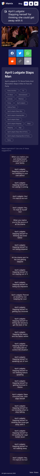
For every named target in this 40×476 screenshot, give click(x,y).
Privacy (36, 472)
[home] (7, 3)
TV (23, 90)
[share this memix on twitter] (20, 53)
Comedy (10, 99)
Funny (9, 103)
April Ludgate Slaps (13, 119)
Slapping (10, 127)
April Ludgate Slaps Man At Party (17, 132)
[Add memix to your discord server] (26, 4)
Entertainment (23, 94)
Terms (31, 472)
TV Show (10, 94)
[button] (20, 61)
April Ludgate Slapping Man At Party (18, 136)
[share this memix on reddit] (12, 61)
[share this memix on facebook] (12, 53)
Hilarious (21, 99)
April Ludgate (21, 103)
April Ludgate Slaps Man (14, 111)
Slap (20, 127)
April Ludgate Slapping (14, 123)
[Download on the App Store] (31, 4)
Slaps (29, 123)
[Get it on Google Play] (36, 4)
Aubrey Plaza (11, 107)
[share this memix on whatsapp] (27, 53)
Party (9, 140)
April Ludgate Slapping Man (15, 115)
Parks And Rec (11, 90)
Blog (20, 4)
